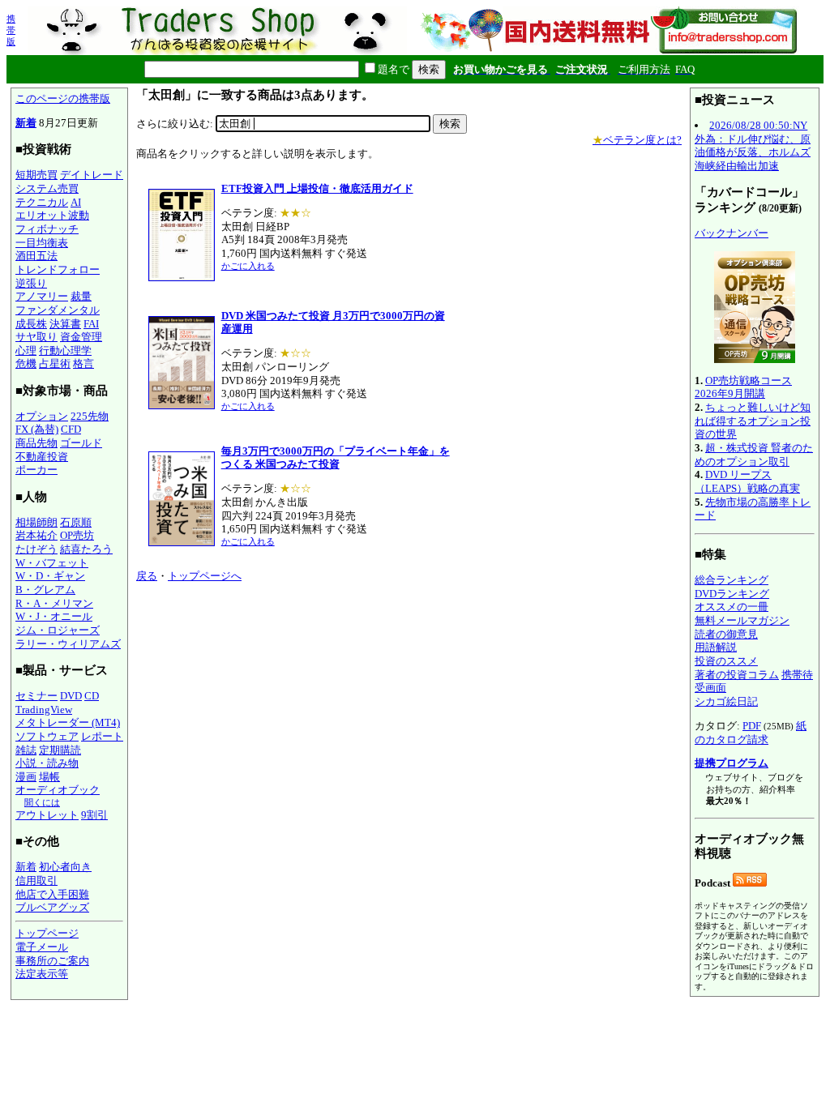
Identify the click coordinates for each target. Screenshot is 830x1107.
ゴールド (81, 443)
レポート (102, 736)
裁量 (81, 296)
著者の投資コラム (737, 675)
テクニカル (41, 202)
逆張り (31, 283)
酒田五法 (36, 256)
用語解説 (716, 647)
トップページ (47, 933)
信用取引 (36, 880)
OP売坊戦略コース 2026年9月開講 (743, 387)
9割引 (94, 815)
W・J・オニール (53, 616)
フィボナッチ (47, 229)
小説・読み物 (47, 763)
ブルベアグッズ (52, 907)
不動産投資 (41, 457)
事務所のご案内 (52, 961)
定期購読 (60, 750)
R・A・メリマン (54, 603)
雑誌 (25, 750)
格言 (83, 363)
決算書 (65, 324)
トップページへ (205, 576)
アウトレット (47, 815)
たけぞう (36, 549)
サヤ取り (36, 337)
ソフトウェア (47, 736)
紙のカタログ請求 (750, 733)
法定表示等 (41, 974)
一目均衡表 (41, 243)
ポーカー (36, 470)
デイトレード (91, 175)
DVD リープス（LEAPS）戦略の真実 (747, 481)
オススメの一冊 (731, 607)
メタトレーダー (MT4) (67, 722)
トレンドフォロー (57, 269)
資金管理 (81, 337)
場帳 (49, 777)
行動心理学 (65, 350)
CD (91, 696)
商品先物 (36, 443)
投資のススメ (726, 661)
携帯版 (10, 30)
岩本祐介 (36, 535)
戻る (146, 576)
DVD (71, 696)
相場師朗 (36, 522)
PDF (751, 726)
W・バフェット (51, 563)
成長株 (31, 324)
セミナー (36, 696)
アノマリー (41, 296)
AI (76, 202)
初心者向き (65, 867)
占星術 (55, 363)
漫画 (25, 777)
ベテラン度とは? (637, 140)
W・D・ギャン (50, 576)
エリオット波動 (52, 215)
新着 (25, 123)
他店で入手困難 (52, 894)
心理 (25, 350)
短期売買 (36, 175)
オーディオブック (57, 790)
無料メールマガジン (742, 620)
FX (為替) (36, 429)
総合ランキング (731, 580)
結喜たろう (86, 549)
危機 (25, 363)
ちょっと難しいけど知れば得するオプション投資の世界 (753, 420)
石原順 (76, 522)
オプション (41, 416)
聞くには (42, 802)
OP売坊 (77, 535)
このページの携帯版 (62, 98)
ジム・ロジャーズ (57, 630)
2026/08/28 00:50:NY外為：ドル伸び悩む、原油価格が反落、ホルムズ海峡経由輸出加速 (753, 145)
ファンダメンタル (57, 310)
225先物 (90, 416)
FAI (91, 324)
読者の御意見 (726, 634)
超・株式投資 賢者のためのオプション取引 (754, 455)
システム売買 (47, 188)
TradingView (43, 709)
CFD (71, 429)
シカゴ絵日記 (726, 701)
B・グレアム (45, 589)
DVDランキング (732, 594)
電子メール (41, 947)
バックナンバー (731, 233)
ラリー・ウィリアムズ (68, 644)
